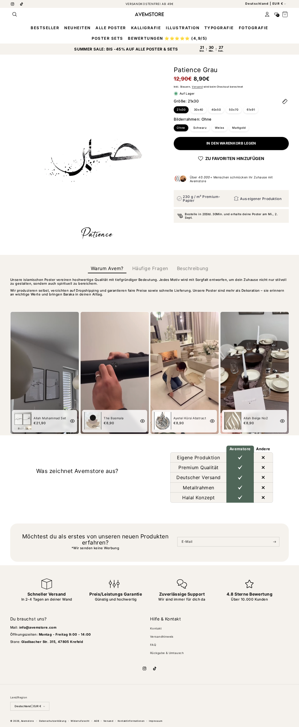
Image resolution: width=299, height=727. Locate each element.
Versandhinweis (161, 636)
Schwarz (200, 127)
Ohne (181, 127)
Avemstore (27, 721)
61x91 (251, 109)
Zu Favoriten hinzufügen (235, 158)
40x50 (216, 109)
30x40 (199, 109)
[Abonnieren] (274, 542)
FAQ (153, 644)
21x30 (181, 109)
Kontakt (155, 628)
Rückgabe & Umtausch (167, 653)
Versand (197, 86)
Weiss (219, 127)
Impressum (155, 721)
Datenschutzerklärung (53, 721)
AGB (96, 721)
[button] (14, 14)
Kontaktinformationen (131, 721)
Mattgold (239, 127)
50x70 (234, 109)
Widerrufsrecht (80, 721)
